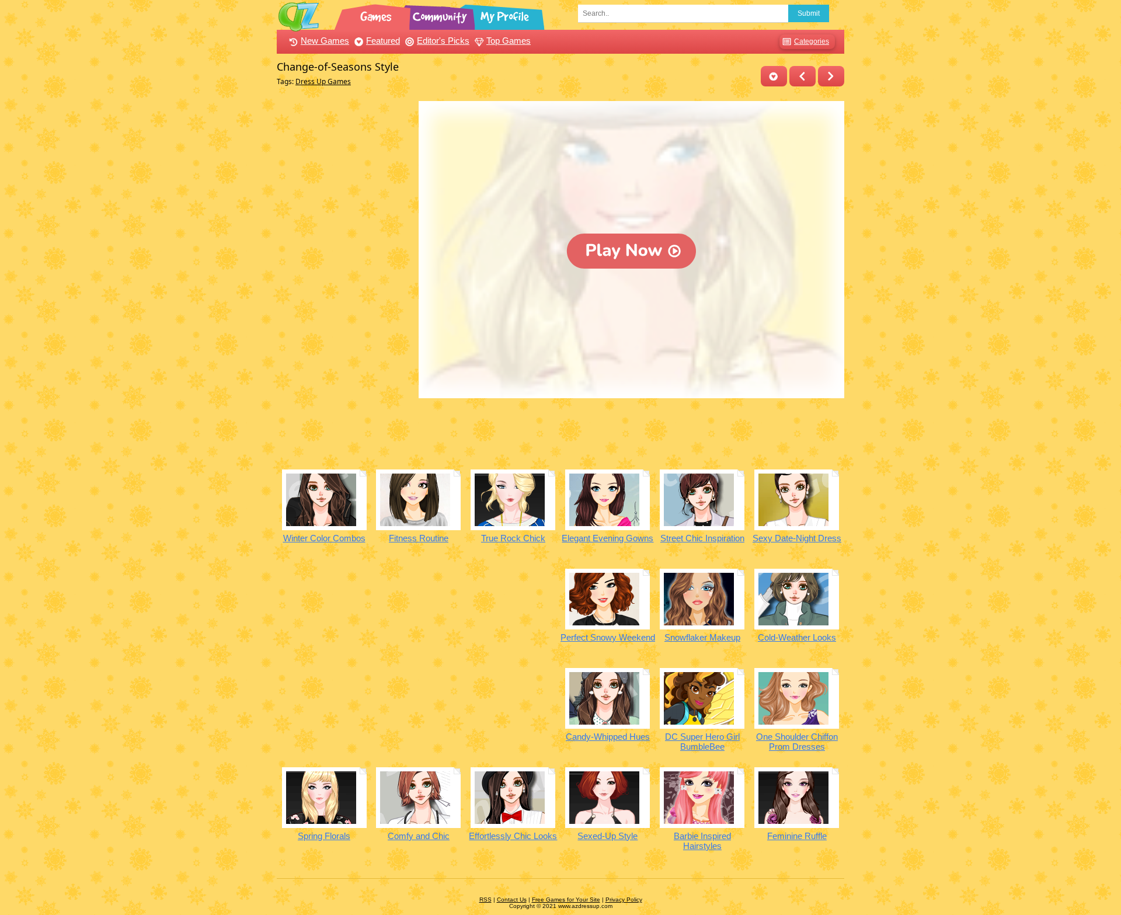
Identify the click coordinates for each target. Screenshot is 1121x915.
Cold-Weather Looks (797, 637)
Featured (383, 41)
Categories (811, 41)
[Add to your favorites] (774, 76)
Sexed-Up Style (607, 836)
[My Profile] (506, 14)
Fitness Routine (418, 538)
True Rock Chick (513, 538)
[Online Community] (441, 14)
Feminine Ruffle (797, 836)
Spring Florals (324, 836)
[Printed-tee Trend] (831, 76)
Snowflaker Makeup (702, 637)
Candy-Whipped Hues (608, 737)
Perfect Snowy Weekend (607, 637)
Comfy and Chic (419, 836)
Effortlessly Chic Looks (513, 836)
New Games (325, 41)
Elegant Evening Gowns (607, 538)
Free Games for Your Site (566, 899)
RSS (485, 899)
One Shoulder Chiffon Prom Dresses (797, 742)
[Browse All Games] (377, 14)
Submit (809, 13)
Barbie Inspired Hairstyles (702, 841)
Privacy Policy (623, 899)
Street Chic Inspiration (702, 538)
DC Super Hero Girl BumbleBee (702, 742)
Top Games (508, 41)
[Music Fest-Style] (802, 76)
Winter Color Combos (324, 538)
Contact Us (512, 899)
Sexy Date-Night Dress (797, 538)
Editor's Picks (443, 41)
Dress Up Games (323, 81)
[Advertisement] (345, 276)
